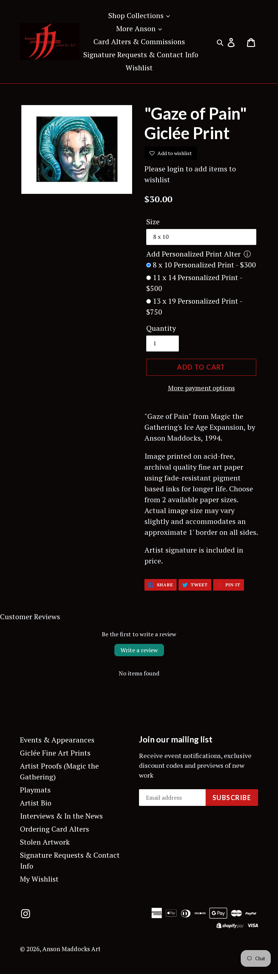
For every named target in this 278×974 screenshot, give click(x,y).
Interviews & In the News (61, 816)
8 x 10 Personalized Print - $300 (204, 265)
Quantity (161, 328)
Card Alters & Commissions (139, 41)
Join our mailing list (175, 739)
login (175, 169)
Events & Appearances (57, 740)
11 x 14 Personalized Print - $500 (194, 282)
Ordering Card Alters (54, 829)
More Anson (136, 28)
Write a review (139, 650)
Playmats (35, 790)
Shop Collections (136, 15)
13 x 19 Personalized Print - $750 (194, 306)
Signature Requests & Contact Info (140, 54)
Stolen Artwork (45, 842)
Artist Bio (35, 803)
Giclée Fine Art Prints (55, 753)
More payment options (201, 387)
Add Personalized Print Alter (193, 254)
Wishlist (139, 67)
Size (153, 221)
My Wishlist (39, 879)
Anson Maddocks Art (71, 949)
